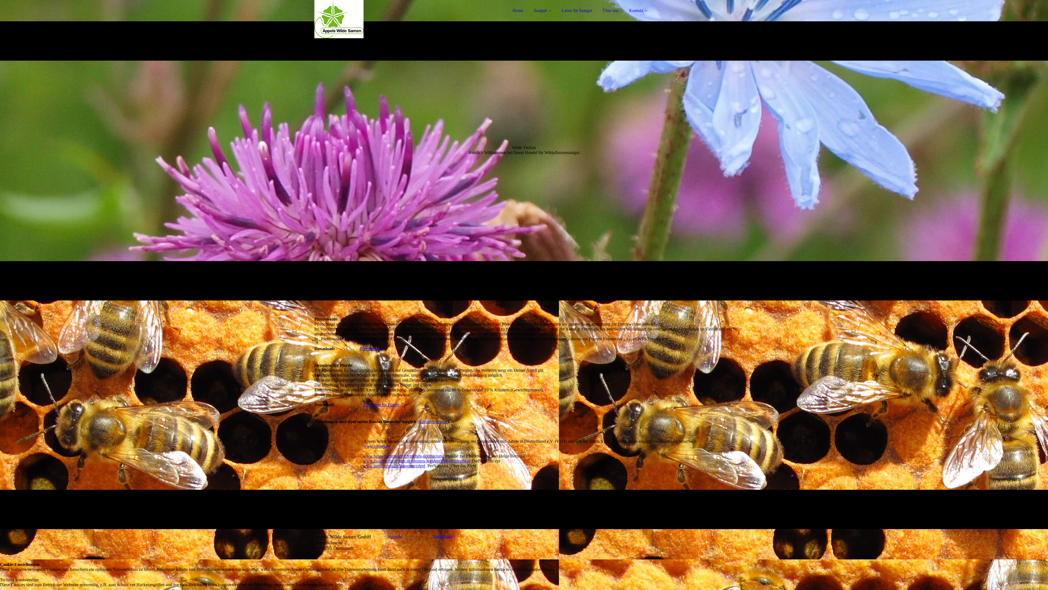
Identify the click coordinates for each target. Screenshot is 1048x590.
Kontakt (636, 10)
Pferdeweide (371, 348)
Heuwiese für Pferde (381, 404)
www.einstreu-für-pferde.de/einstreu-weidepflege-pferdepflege (417, 461)
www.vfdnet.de (376, 446)
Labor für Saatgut (577, 10)
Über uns (610, 10)
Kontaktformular (433, 421)
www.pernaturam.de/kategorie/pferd (394, 466)
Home (518, 10)
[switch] (2, 575)
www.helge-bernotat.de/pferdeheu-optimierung (403, 456)
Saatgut (540, 10)
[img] (362, 19)
